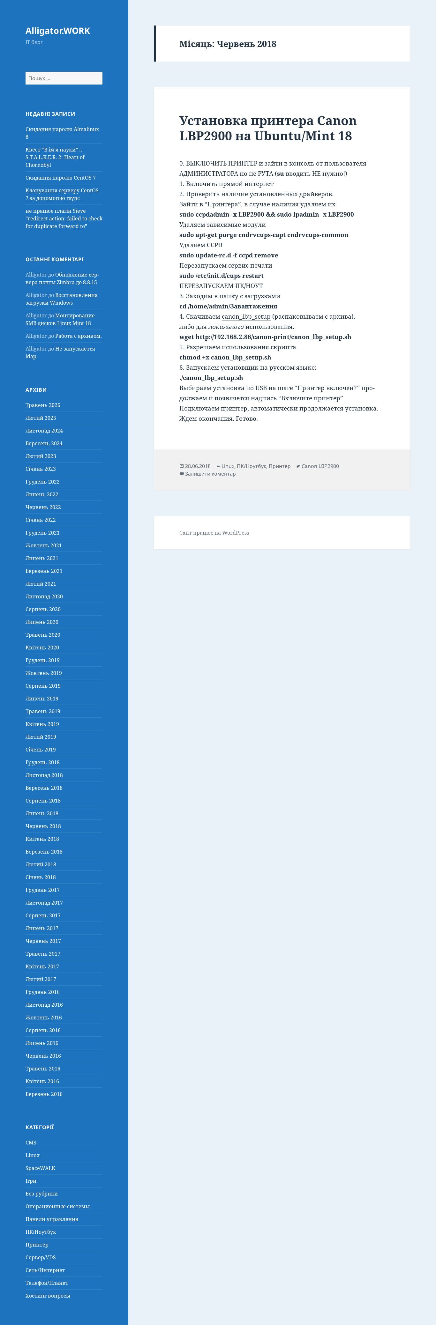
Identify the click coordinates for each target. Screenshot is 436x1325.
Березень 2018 (44, 851)
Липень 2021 (42, 558)
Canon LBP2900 (320, 466)
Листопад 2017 (44, 902)
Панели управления (52, 1219)
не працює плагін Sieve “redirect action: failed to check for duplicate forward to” (64, 218)
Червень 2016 (43, 1055)
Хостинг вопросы (48, 1295)
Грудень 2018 (43, 762)
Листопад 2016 (44, 1004)
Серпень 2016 (43, 1030)
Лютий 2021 (41, 583)
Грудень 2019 (43, 660)
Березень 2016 (44, 1094)
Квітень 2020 (42, 647)
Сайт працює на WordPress (214, 532)
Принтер (37, 1244)
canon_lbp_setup (246, 316)
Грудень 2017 (43, 889)
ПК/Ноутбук (41, 1231)
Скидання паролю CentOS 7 (61, 177)
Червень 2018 (43, 826)
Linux (33, 1155)
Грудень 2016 (43, 992)
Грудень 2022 (43, 481)
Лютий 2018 (41, 864)
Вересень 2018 (44, 787)
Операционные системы (58, 1206)
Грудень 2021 (43, 532)
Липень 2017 (42, 928)
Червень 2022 (43, 507)
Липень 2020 (42, 621)
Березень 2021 (44, 570)
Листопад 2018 (44, 775)
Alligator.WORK (58, 30)
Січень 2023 (41, 468)
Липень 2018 (42, 813)
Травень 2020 (43, 634)
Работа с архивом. (78, 335)
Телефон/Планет (47, 1282)
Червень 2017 (43, 940)
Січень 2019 (41, 749)
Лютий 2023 (41, 456)
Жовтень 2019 (44, 673)
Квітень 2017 (42, 966)
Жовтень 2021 (44, 545)
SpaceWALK (40, 1168)
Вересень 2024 (44, 443)
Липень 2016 (42, 1043)
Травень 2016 (43, 1068)
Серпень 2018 (43, 800)
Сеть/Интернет (45, 1270)
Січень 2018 (41, 877)
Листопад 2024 (44, 430)
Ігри (31, 1180)
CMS (31, 1142)
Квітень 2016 (42, 1081)
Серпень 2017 (43, 915)
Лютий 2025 (41, 417)
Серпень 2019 (43, 685)
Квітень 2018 (42, 838)
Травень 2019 (43, 711)
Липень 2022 (42, 494)
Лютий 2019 (41, 736)
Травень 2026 (43, 405)
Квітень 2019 (42, 724)
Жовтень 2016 (44, 1017)
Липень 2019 (42, 698)
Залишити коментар (210, 473)
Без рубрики (42, 1193)
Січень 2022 (41, 519)
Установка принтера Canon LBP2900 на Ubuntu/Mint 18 (268, 128)
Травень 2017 (43, 953)
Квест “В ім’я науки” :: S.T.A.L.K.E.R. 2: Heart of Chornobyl (55, 157)
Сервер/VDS (41, 1257)
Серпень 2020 (43, 609)
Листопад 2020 (44, 596)
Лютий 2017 (41, 979)
